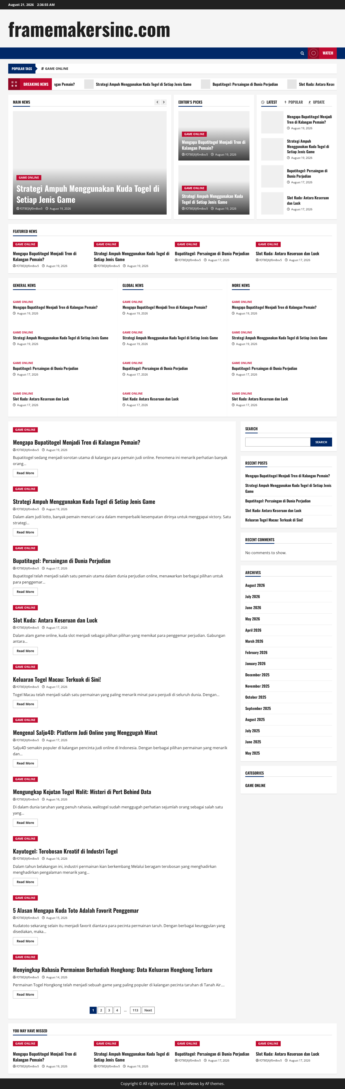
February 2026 (256, 652)
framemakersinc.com (89, 28)
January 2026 (255, 663)
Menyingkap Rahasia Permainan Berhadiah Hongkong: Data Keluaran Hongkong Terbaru (112, 969)
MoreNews (189, 1083)
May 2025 (252, 753)
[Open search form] (302, 53)
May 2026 (252, 619)
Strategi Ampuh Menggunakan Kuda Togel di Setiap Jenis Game (128, 84)
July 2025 (252, 730)
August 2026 (255, 585)
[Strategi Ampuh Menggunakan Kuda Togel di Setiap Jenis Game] (90, 163)
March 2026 (254, 641)
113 (135, 1010)
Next (148, 1010)
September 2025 (258, 708)
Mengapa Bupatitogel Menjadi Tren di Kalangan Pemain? (213, 145)
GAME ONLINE (56, 68)
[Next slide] (164, 102)
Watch (328, 53)
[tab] (273, 102)
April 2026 (253, 630)
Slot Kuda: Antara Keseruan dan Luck (311, 84)
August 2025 (255, 719)
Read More (27, 473)
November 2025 (257, 686)
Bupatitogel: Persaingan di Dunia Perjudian (229, 84)
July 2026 (252, 596)
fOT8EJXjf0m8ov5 (31, 209)
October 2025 (255, 697)
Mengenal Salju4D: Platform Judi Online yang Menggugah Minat (85, 732)
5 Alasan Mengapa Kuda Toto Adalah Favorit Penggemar (76, 910)
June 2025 (253, 741)
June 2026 (253, 607)
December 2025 (257, 675)
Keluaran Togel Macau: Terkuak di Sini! (57, 679)
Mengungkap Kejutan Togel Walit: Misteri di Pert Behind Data (82, 791)
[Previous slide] (157, 102)
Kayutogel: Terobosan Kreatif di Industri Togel (65, 851)
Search (251, 428)
